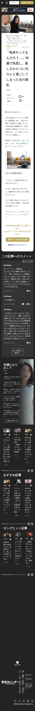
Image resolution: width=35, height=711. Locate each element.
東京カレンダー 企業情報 (20, 690)
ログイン (14, 2)
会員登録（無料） (27, 2)
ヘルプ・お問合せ (20, 677)
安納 (8, 90)
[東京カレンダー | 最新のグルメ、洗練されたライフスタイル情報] (2, 2)
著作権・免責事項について (23, 683)
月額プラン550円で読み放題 (17, 239)
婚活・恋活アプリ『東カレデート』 (28, 679)
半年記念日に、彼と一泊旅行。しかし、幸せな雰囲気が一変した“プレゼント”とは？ (17, 143)
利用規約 (23, 671)
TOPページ (20, 671)
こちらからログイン (21, 245)
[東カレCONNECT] (17, 10)
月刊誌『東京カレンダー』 (28, 675)
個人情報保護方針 (23, 676)
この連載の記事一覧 (11, 421)
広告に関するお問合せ (20, 683)
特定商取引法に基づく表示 (23, 690)
